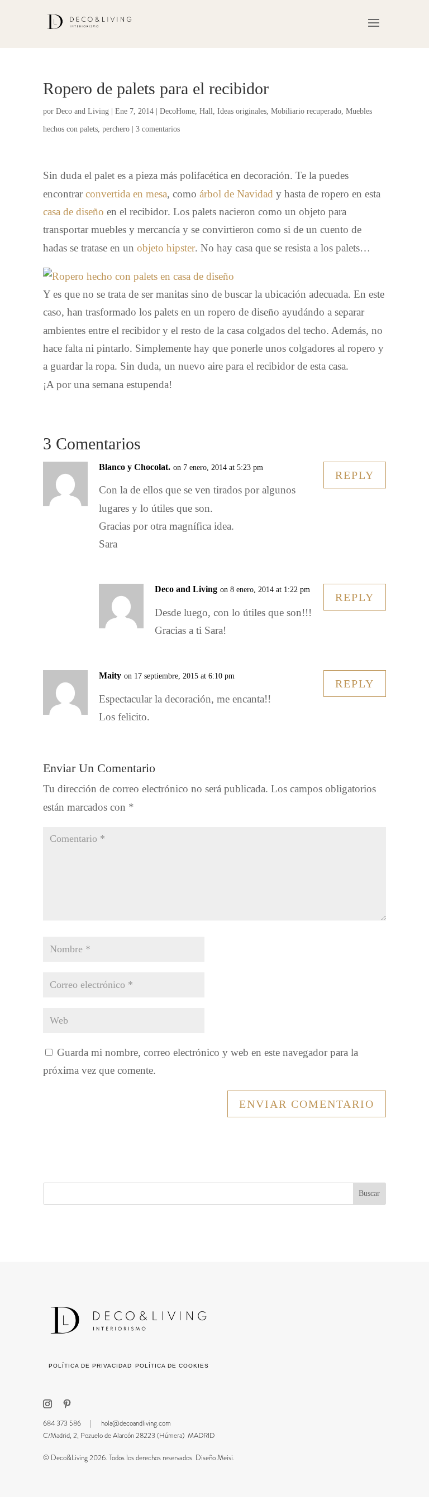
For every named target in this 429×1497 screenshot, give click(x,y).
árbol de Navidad (236, 194)
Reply (354, 475)
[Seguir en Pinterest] (67, 1404)
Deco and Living (82, 111)
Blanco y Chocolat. (134, 467)
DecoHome (177, 111)
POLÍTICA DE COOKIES (172, 1366)
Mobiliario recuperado (306, 111)
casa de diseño (73, 211)
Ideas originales (241, 111)
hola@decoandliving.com (136, 1423)
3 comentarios (158, 129)
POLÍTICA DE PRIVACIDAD (90, 1366)
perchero (116, 129)
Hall (206, 111)
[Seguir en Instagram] (47, 1404)
